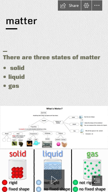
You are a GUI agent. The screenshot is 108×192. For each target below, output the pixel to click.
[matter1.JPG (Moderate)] (54, 127)
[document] (54, 96)
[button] (69, 5)
